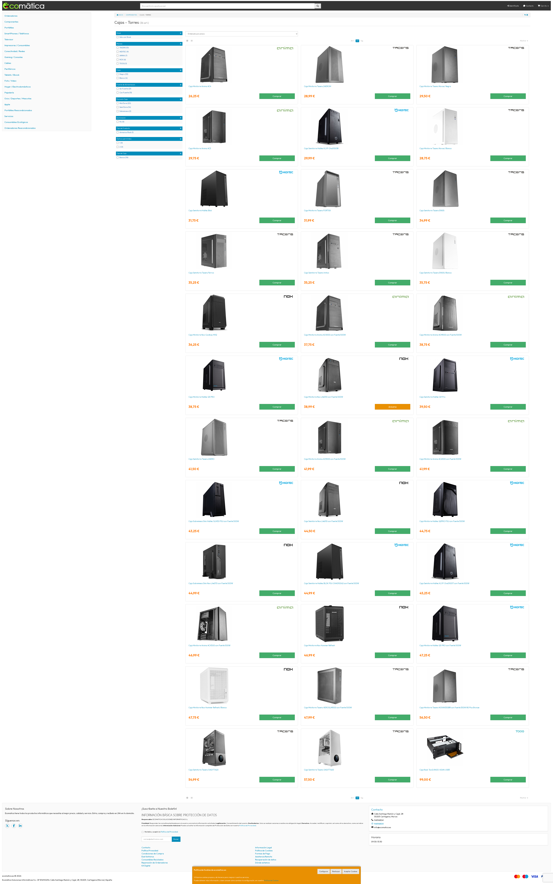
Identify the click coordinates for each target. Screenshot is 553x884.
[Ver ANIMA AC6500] (472, 437)
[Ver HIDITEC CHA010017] (472, 561)
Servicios (8, 116)
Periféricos (9, 69)
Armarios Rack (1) (126, 132)
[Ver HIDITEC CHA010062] (357, 561)
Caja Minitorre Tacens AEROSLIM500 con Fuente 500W (328, 707)
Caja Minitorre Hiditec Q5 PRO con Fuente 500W (440, 645)
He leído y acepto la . (161, 832)
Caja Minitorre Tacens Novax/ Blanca (435, 148)
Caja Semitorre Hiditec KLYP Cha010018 (321, 148)
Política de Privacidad (247, 825)
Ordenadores (10, 15)
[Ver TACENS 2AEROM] (357, 64)
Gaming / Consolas (13, 57)
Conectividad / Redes (14, 51)
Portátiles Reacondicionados (18, 110)
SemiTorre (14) (125, 107)
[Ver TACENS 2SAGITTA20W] (357, 748)
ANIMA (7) (123, 55)
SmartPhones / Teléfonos (16, 33)
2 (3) (121, 147)
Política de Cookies (271, 880)
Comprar (277, 96)
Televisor (8, 39)
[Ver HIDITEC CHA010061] (472, 623)
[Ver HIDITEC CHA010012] (472, 375)
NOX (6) (123, 59)
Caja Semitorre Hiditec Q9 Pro (432, 397)
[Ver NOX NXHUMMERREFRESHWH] (241, 685)
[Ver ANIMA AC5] (241, 126)
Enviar (176, 839)
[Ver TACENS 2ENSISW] (472, 251)
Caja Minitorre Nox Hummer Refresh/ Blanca (208, 707)
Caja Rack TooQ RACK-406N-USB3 (435, 770)
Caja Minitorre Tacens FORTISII (317, 210)
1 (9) (121, 143)
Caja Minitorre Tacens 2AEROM (317, 86)
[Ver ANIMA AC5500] (357, 437)
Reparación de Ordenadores (155, 862)
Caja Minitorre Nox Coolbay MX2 (203, 335)
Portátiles (9, 27)
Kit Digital (146, 865)
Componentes (11, 21)
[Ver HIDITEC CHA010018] (357, 126)
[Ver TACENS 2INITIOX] (357, 251)
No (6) (122, 122)
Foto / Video (10, 80)
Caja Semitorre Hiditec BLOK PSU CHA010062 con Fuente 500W (331, 583)
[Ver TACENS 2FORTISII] (357, 188)
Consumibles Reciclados (152, 859)
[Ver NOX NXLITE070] (241, 561)
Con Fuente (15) (126, 92)
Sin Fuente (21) (125, 89)
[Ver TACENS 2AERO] (241, 437)
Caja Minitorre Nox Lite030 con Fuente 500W (323, 397)
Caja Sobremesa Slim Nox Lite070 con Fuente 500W (211, 583)
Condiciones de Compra (153, 853)
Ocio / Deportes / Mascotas (17, 98)
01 (357, 41)
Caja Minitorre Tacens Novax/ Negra (435, 86)
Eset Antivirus (148, 856)
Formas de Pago (262, 853)
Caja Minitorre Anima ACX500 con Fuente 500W (209, 645)
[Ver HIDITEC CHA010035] (241, 499)
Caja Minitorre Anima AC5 (200, 148)
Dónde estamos (262, 862)
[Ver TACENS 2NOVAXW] (472, 126)
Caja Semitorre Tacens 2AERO (201, 459)
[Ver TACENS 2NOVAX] (472, 64)
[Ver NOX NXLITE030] (357, 375)
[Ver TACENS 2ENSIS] (472, 188)
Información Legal (263, 847)
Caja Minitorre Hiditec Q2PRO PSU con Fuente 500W (442, 521)
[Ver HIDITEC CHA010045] (241, 375)
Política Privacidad (150, 850)
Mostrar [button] (523, 41)
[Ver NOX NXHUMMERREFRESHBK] (357, 623)
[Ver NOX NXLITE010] (357, 499)
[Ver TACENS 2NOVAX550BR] (472, 685)
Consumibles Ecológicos (16, 122)
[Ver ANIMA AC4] (241, 64)
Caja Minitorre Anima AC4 (200, 86)
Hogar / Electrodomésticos (17, 86)
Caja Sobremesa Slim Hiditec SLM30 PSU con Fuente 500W (214, 521)
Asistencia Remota (263, 856)
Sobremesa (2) (125, 111)
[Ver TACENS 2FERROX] (241, 251)
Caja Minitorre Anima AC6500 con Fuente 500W (440, 459)
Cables (7, 63)
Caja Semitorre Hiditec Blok (200, 210)
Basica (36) (124, 157)
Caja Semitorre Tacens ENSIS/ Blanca (435, 273)
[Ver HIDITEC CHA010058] (241, 188)
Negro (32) (124, 74)
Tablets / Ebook (11, 74)
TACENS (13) (124, 48)
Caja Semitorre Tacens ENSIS (432, 210)
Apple (7, 104)
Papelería (9, 92)
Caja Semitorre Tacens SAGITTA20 (203, 770)
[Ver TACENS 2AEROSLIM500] (357, 685)
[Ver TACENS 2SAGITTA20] (241, 748)
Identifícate (514, 6)
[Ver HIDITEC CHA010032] (472, 499)
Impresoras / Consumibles (17, 45)
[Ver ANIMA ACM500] (472, 313)
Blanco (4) (124, 78)
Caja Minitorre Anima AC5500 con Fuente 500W (325, 459)
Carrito (543, 6)
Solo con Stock (125, 37)
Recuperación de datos (265, 859)
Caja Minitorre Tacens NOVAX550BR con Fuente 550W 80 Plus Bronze (449, 707)
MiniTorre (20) (125, 103)
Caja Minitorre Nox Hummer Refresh (319, 645)
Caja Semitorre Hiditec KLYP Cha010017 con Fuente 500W (444, 583)
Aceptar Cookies (350, 871)
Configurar (323, 871)
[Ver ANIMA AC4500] (357, 313)
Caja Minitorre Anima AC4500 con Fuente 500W (325, 335)
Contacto (529, 6)
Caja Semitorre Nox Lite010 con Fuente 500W (323, 521)
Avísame (393, 406)
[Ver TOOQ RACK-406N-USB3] (472, 748)
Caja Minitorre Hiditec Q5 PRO (202, 397)
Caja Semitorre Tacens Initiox (316, 273)
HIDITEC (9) (124, 52)
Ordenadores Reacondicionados (20, 128)
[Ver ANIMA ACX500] (241, 623)
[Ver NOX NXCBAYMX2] (241, 313)
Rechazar (336, 871)
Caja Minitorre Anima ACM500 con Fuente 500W (441, 335)
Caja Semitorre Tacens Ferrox (201, 273)
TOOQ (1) (123, 63)
